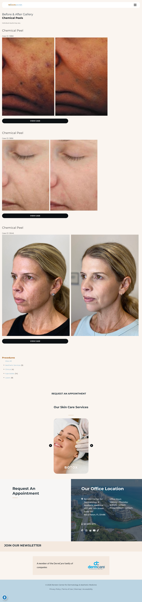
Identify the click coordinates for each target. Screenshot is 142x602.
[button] (50, 445)
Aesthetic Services (12, 365)
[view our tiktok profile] (98, 530)
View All (8, 361)
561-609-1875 (90, 524)
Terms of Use (67, 589)
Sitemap (77, 589)
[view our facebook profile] (83, 530)
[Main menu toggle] (135, 5)
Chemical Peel (12, 30)
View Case (35, 121)
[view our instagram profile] (87, 530)
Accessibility (88, 589)
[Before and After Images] (55, 115)
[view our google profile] (91, 530)
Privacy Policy (55, 589)
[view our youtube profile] (94, 530)
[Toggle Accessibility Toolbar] (4, 597)
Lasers (7, 378)
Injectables (9, 374)
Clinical (8, 369)
